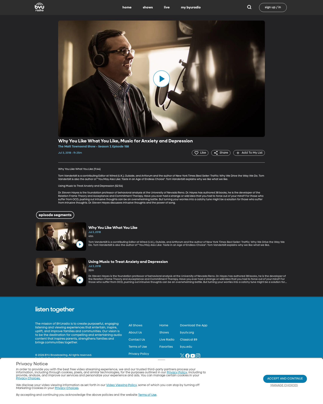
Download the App (193, 325)
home (127, 7)
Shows (164, 332)
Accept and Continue (285, 378)
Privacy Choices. (28, 378)
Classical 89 (188, 339)
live (167, 7)
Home (163, 325)
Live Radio (166, 339)
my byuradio (191, 7)
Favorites (166, 346)
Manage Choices (284, 385)
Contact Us (137, 339)
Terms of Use (138, 346)
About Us (135, 332)
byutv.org (187, 332)
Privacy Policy (139, 354)
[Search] (249, 7)
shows (148, 7)
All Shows (135, 325)
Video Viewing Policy (121, 385)
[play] (161, 78)
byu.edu (186, 346)
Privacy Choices (66, 388)
